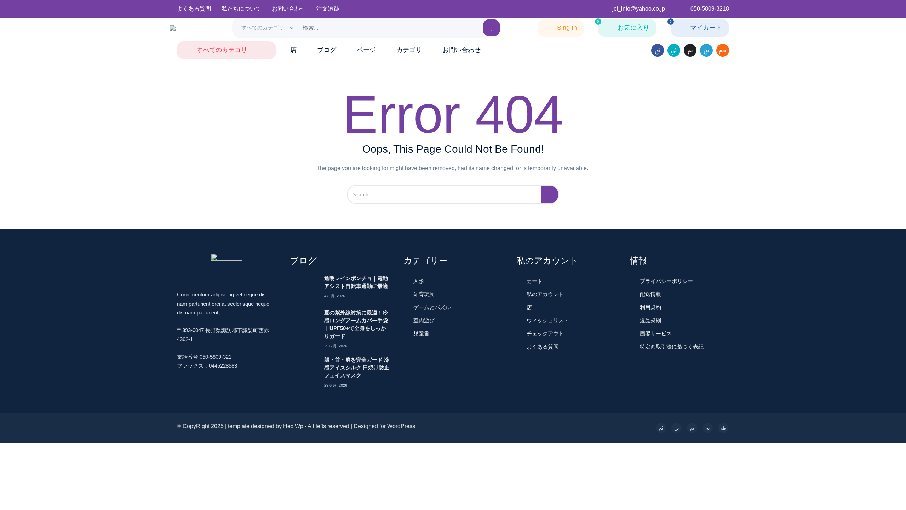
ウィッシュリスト (548, 320)
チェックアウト (545, 333)
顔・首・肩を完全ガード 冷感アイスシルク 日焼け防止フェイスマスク (356, 367)
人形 (418, 281)
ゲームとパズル (432, 307)
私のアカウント (545, 294)
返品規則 (650, 320)
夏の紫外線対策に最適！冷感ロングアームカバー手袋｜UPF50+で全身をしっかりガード (356, 324)
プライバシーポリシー (666, 281)
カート (535, 281)
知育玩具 (424, 294)
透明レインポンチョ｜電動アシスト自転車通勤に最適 (356, 282)
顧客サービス (656, 333)
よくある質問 (542, 347)
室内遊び (424, 320)
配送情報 (650, 294)
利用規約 (650, 307)
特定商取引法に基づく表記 (672, 347)
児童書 (421, 333)
